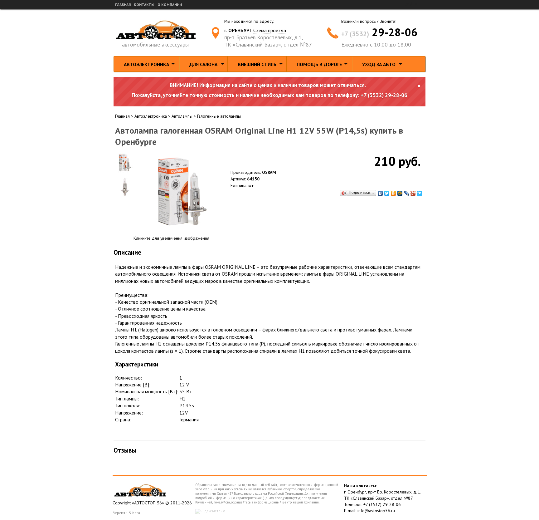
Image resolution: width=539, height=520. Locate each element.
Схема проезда (269, 30)
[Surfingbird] (419, 193)
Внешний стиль (257, 64)
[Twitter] (387, 193)
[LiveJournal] (406, 193)
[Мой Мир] (400, 193)
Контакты (144, 4)
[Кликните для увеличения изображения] (182, 192)
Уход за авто (379, 64)
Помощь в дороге (319, 64)
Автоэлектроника (146, 64)
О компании (170, 4)
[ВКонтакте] (380, 193)
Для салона (203, 64)
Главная (123, 4)
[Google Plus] (413, 193)
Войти (411, 4)
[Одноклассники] (393, 193)
